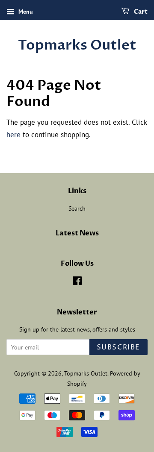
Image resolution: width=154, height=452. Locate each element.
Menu (25, 11)
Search (77, 208)
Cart (140, 12)
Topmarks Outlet (77, 45)
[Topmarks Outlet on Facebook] (77, 282)
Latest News (77, 233)
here (13, 134)
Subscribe (118, 347)
